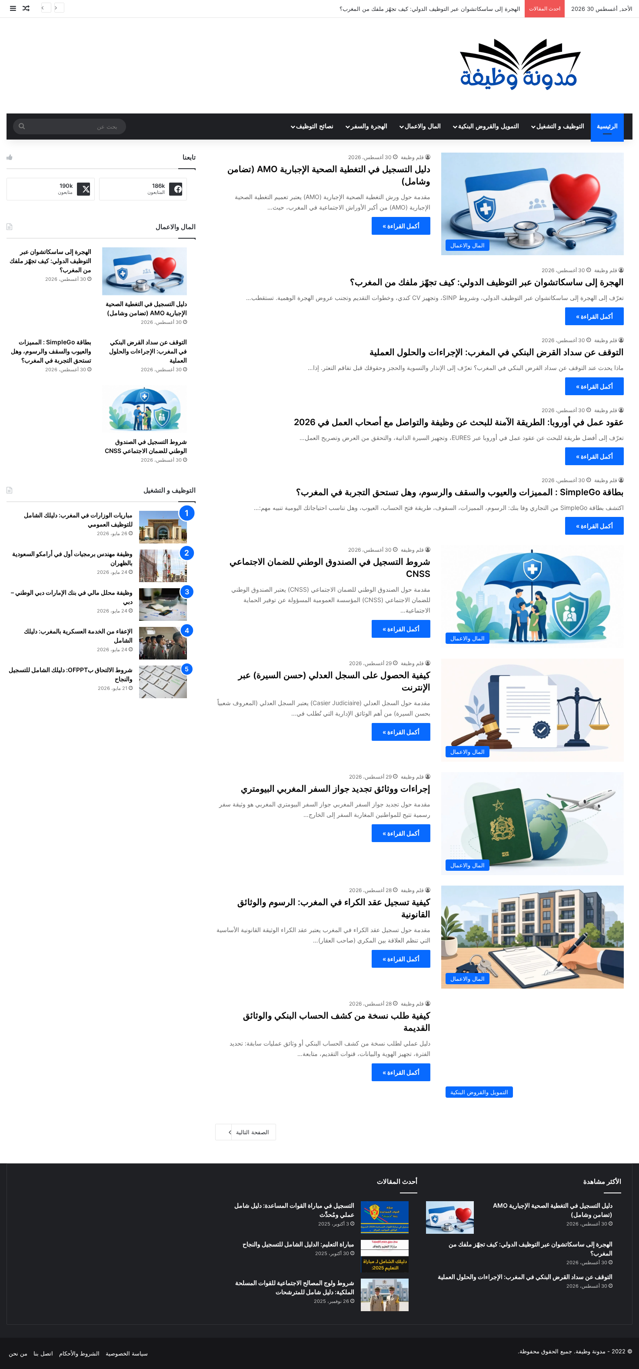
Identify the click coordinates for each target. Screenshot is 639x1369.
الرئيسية (607, 126)
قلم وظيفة (412, 157)
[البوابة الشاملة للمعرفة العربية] (520, 65)
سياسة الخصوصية (127, 1353)
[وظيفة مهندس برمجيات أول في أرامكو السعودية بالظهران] (163, 566)
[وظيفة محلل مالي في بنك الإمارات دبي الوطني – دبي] (163, 604)
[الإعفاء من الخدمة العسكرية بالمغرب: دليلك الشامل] (163, 643)
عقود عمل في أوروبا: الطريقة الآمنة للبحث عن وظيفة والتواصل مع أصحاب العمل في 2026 (459, 422)
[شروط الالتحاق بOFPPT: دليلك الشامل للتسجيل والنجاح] (163, 682)
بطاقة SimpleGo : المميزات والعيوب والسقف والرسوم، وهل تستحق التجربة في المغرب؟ (460, 492)
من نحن (18, 1353)
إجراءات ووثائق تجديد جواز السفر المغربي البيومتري (335, 788)
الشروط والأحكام (79, 1353)
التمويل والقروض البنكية (488, 126)
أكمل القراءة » (401, 226)
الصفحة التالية (252, 1132)
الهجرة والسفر (369, 126)
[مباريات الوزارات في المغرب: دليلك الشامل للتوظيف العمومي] (163, 527)
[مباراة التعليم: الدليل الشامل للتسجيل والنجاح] (385, 1256)
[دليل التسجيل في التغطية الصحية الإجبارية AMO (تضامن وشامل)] (144, 271)
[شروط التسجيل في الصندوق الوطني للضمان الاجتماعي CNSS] (144, 409)
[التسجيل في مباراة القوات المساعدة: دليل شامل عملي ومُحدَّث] (385, 1217)
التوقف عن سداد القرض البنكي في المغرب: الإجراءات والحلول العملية (496, 352)
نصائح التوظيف (314, 126)
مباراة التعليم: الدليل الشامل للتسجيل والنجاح (298, 1244)
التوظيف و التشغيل (560, 126)
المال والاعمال (423, 126)
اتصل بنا (43, 1353)
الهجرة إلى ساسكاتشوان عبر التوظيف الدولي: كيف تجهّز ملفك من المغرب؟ (487, 282)
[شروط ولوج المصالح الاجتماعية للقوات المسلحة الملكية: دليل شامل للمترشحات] (385, 1295)
